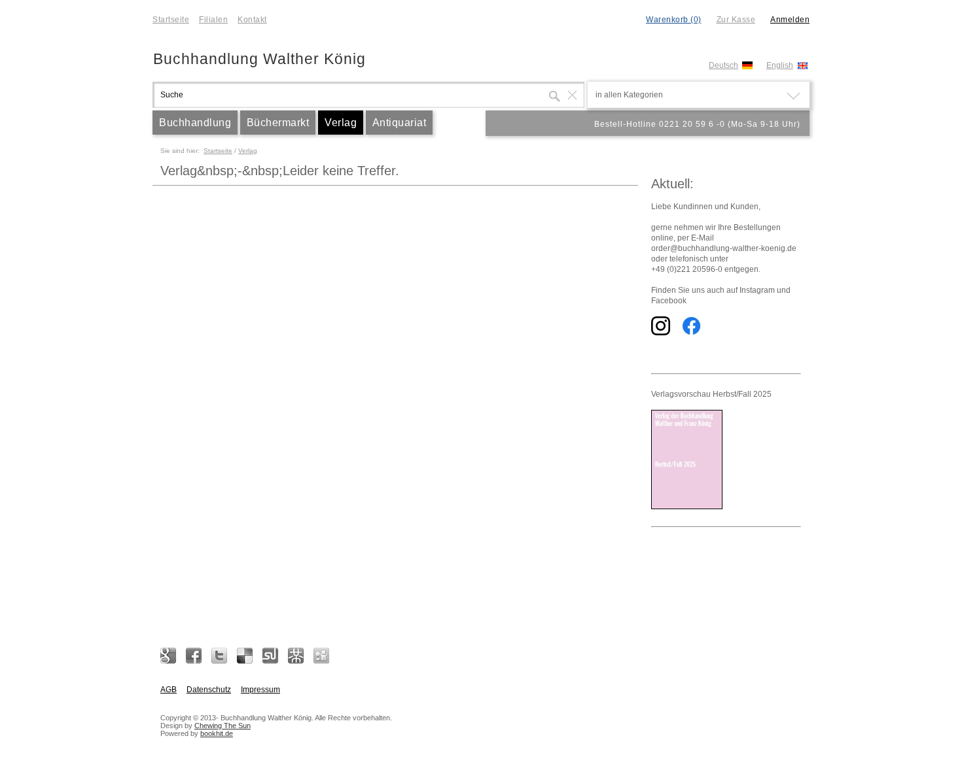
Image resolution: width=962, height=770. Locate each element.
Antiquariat (399, 122)
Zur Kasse (736, 19)
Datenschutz (209, 689)
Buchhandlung (195, 122)
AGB (168, 689)
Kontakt (252, 19)
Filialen (213, 19)
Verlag (341, 122)
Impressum (260, 689)
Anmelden (790, 19)
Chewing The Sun (222, 725)
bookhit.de (216, 733)
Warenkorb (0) (674, 19)
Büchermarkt (278, 122)
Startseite (170, 19)
